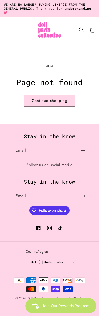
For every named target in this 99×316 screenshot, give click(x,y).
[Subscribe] (83, 150)
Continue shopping (50, 100)
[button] (6, 30)
